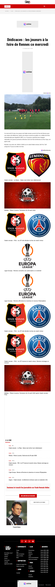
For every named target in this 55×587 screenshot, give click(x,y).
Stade (30, 555)
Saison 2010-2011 (44, 561)
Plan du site (6, 560)
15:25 (10, 460)
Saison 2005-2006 (44, 552)
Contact (6, 556)
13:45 (10, 470)
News (17, 557)
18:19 (10, 445)
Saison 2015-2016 (44, 570)
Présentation (31, 550)
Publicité (6, 554)
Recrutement (41, 584)
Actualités (31, 576)
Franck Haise (16, 527)
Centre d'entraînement (33, 557)
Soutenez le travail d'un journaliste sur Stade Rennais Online (28, 487)
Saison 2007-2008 (44, 555)
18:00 (10, 453)
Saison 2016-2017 (44, 572)
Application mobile (8, 563)
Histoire (30, 552)
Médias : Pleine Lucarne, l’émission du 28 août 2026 (23, 455)
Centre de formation (33, 559)
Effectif (30, 566)
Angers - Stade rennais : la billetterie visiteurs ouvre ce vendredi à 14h (28, 480)
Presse (5, 558)
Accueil (7, 11)
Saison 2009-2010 (44, 559)
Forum (17, 550)
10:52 (10, 477)
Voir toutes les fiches (39, 502)
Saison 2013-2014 (44, 566)
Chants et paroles (20, 566)
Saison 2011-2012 (44, 563)
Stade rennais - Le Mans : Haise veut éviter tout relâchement (25, 448)
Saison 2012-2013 (44, 564)
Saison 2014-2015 (44, 568)
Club (12, 11)
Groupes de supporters (21, 564)
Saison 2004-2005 (45, 550)
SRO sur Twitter (19, 555)
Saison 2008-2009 (44, 557)
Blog (17, 552)
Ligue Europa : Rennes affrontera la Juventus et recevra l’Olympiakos (28, 472)
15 (14, 470)
